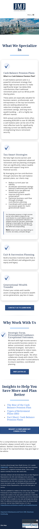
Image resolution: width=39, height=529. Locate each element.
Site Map (4, 525)
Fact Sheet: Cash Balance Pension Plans (21, 418)
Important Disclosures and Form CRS (13, 512)
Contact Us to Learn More (19, 308)
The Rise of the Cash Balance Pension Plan (19, 406)
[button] (30, 14)
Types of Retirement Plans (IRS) (18, 412)
